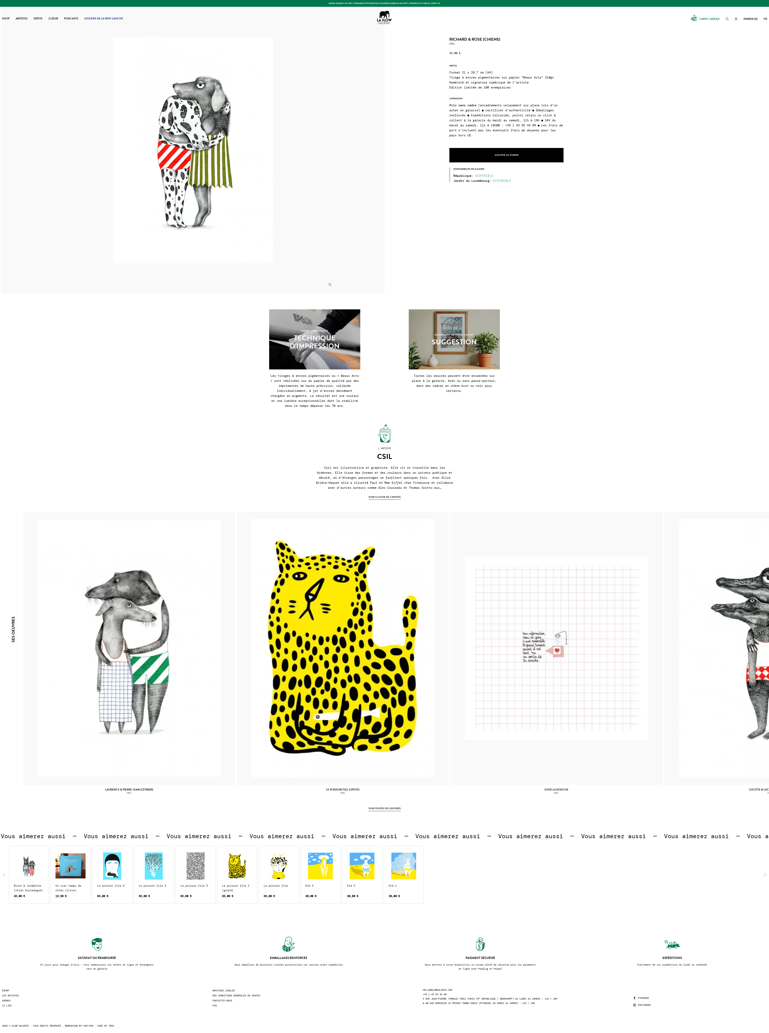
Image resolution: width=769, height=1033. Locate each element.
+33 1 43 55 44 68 (435, 994)
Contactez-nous (222, 1001)
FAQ (214, 1006)
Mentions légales (223, 991)
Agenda (6, 1001)
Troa (111, 1025)
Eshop (5, 991)
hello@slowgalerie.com (437, 990)
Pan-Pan (88, 1025)
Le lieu (7, 1006)
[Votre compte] (736, 18)
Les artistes (10, 996)
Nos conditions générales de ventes (236, 996)
